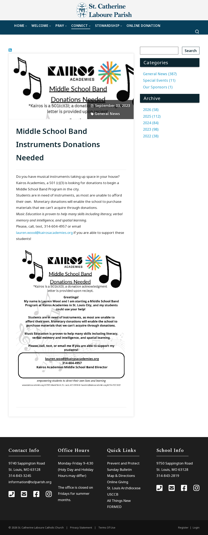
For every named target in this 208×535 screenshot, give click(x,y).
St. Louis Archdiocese (124, 488)
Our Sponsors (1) (157, 87)
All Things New (119, 500)
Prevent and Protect (123, 463)
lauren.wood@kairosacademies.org (44, 232)
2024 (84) (150, 122)
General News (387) (160, 73)
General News (107, 113)
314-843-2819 (167, 475)
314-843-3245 (20, 475)
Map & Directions (121, 475)
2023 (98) (150, 129)
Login (196, 527)
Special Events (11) (159, 80)
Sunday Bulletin (119, 469)
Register (183, 527)
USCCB (112, 494)
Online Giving (117, 482)
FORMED (114, 506)
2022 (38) (150, 135)
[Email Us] (24, 495)
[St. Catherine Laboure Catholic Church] (104, 10)
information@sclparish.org (30, 482)
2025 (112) (151, 116)
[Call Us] (12, 495)
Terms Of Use (106, 527)
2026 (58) (150, 109)
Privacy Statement (81, 527)
